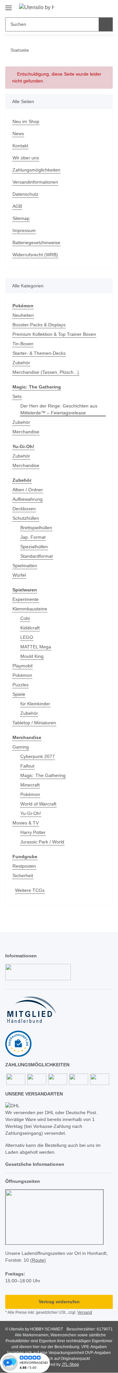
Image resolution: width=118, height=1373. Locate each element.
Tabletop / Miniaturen (34, 722)
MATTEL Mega (35, 646)
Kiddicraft (30, 627)
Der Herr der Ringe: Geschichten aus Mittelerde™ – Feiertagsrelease (58, 409)
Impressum (24, 230)
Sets (17, 396)
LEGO (26, 637)
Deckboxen (24, 508)
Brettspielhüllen (36, 527)
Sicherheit (22, 875)
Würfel (19, 575)
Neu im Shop (25, 121)
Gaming (20, 747)
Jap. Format (33, 537)
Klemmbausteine (29, 608)
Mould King (32, 656)
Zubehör (21, 362)
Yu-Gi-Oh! (30, 813)
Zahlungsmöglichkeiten (36, 169)
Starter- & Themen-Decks (39, 353)
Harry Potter (33, 832)
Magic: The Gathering (43, 775)
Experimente (25, 599)
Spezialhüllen (34, 546)
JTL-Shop (70, 1364)
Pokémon (22, 675)
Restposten (24, 866)
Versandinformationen (35, 182)
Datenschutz (25, 194)
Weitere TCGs (30, 890)
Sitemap (21, 218)
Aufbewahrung (27, 499)
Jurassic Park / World (42, 841)
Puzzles (20, 684)
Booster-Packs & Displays (39, 324)
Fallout (27, 765)
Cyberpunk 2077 (37, 756)
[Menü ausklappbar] (8, 5)
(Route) (38, 1260)
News (18, 133)
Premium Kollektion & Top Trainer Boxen (54, 334)
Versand (84, 1312)
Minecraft (30, 784)
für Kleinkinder (35, 703)
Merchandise (25, 431)
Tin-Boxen (22, 343)
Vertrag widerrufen (59, 1301)
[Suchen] (106, 24)
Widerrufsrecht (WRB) (35, 254)
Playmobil (22, 665)
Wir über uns (25, 157)
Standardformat (36, 556)
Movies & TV (25, 822)
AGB (17, 206)
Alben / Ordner (27, 489)
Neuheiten (23, 315)
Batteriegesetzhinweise (36, 242)
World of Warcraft (38, 803)
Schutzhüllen (25, 518)
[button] (86, 7)
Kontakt (20, 145)
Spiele (18, 694)
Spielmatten (24, 565)
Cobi (25, 618)
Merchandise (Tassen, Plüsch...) (45, 372)
